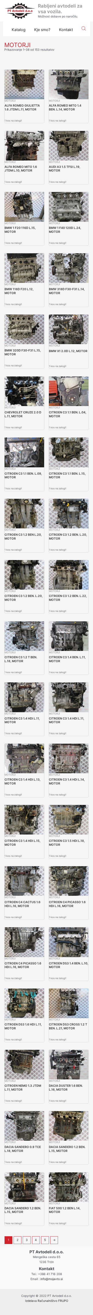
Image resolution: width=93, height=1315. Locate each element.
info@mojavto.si (51, 1279)
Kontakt (66, 29)
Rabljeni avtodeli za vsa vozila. (60, 8)
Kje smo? (42, 29)
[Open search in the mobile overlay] (84, 28)
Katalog (19, 29)
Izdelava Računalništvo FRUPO (46, 1300)
